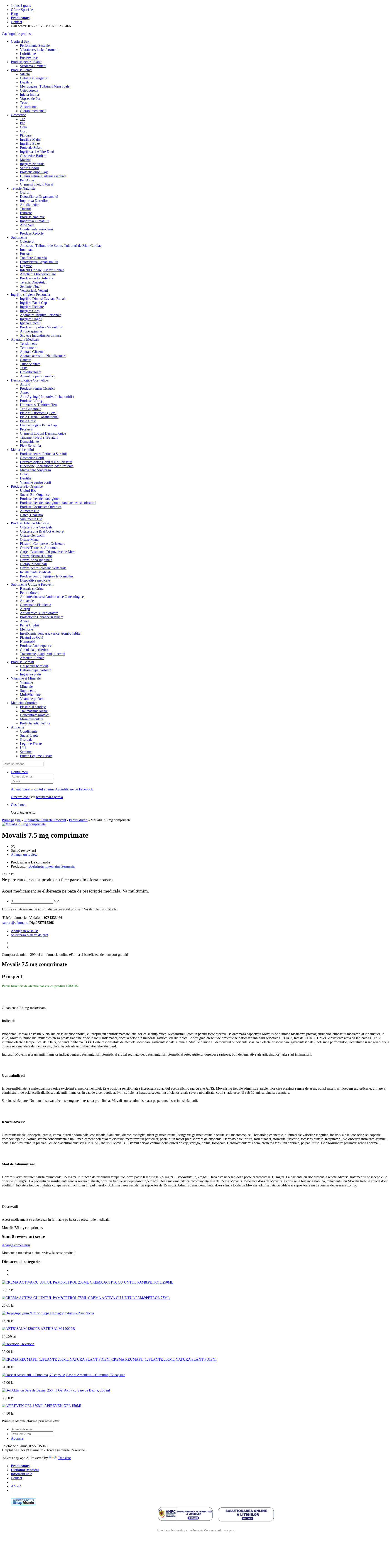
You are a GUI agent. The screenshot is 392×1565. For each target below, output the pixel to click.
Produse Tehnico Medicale (30, 523)
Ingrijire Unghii (31, 319)
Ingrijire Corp (29, 311)
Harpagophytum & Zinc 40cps (72, 1313)
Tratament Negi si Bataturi (39, 437)
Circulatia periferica (34, 650)
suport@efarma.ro (15, 922)
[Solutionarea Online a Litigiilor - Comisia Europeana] (245, 1514)
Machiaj (26, 160)
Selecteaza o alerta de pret (29, 935)
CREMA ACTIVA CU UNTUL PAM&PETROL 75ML (129, 1298)
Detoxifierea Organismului (39, 196)
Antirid (25, 384)
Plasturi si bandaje (33, 707)
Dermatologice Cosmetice (29, 380)
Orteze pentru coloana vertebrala (43, 568)
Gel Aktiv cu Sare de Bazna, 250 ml (84, 1390)
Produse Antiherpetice (35, 646)
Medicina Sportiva (24, 703)
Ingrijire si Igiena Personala (30, 294)
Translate (64, 1458)
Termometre (28, 348)
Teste (23, 103)
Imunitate (26, 250)
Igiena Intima (29, 94)
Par (22, 123)
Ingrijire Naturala (32, 164)
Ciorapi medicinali (33, 111)
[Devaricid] (11, 1344)
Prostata (25, 254)
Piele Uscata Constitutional (39, 417)
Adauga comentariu (16, 1245)
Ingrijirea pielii (30, 674)
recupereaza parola (49, 797)
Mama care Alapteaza (35, 470)
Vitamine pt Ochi (32, 699)
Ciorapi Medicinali (33, 564)
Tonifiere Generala (33, 258)
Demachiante (29, 441)
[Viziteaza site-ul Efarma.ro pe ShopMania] (23, 1504)
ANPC (16, 1486)
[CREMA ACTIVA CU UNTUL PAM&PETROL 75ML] (44, 1298)
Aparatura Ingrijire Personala (40, 315)
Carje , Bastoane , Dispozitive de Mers (47, 552)
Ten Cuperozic (30, 409)
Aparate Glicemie (32, 352)
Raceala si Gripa (32, 588)
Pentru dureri (29, 592)
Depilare (26, 82)
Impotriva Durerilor (34, 201)
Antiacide (27, 601)
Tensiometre (28, 343)
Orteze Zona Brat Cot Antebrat (42, 531)
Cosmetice (18, 115)
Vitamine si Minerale (26, 678)
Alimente (17, 727)
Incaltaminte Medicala (35, 572)
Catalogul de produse (17, 34)
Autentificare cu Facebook (74, 789)
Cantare (25, 360)
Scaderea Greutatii (33, 66)
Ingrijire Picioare (32, 307)
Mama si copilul (22, 450)
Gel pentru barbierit (34, 666)
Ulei (23, 748)
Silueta (25, 74)
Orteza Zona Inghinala (36, 560)
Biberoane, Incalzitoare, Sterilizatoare (47, 466)
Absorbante (28, 107)
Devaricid (27, 1344)
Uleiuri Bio (28, 490)
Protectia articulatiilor (35, 723)
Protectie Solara (31, 147)
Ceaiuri (25, 192)
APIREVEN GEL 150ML (63, 1406)
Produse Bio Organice (27, 486)
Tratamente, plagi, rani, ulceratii (42, 654)
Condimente (28, 731)
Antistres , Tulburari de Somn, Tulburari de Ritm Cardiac (60, 245)
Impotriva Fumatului (34, 221)
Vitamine (26, 682)
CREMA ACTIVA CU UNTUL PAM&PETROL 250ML (131, 1282)
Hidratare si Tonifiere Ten (38, 405)
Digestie (26, 266)
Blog (14, 14)
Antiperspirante (31, 331)
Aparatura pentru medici (37, 376)
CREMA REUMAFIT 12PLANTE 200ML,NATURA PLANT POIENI (163, 1359)
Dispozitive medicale (35, 580)
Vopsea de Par (30, 98)
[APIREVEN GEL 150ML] (23, 1406)
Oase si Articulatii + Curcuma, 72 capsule (95, 1375)
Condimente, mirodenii (36, 229)
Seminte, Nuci (30, 286)
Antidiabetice (29, 205)
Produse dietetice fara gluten (40, 499)
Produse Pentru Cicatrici (37, 388)
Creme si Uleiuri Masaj (36, 184)
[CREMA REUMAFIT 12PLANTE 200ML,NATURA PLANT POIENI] (56, 1359)
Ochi (23, 127)
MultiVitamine (30, 695)
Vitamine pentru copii (35, 482)
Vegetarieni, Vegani (34, 290)
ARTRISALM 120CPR (58, 1328)
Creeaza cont (20, 797)
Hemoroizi (27, 641)
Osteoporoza (29, 90)
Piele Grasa (28, 421)
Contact (16, 22)
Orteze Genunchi (32, 535)
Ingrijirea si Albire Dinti (37, 152)
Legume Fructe (31, 744)
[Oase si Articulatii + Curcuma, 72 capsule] (33, 1375)
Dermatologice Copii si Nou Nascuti (46, 462)
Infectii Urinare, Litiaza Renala (42, 270)
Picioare (26, 135)
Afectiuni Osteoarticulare (38, 274)
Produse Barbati (22, 662)
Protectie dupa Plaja (34, 172)
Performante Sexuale (35, 45)
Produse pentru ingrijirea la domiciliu (46, 576)
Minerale (26, 686)
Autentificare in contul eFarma (32, 789)
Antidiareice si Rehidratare (39, 613)
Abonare (17, 1438)
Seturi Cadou (29, 168)
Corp (23, 131)
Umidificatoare (30, 372)
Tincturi (25, 209)
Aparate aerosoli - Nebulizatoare (43, 356)
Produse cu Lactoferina (36, 278)
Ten (22, 119)
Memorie (26, 629)
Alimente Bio (29, 511)
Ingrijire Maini (30, 139)
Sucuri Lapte (29, 735)
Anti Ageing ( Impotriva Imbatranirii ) (47, 397)
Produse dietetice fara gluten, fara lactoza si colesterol (58, 503)
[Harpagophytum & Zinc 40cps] (25, 1313)
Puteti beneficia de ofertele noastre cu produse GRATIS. (40, 986)
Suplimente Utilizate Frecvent (32, 584)
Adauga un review (24, 854)
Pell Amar (27, 180)
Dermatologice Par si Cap (38, 425)
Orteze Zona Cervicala (36, 527)
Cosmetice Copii (32, 458)
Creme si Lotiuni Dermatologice (43, 433)
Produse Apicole (32, 233)
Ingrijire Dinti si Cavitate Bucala (43, 299)
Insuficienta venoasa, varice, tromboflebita (50, 633)
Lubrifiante (28, 54)
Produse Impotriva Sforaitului (41, 327)
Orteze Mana (29, 539)
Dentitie (25, 478)
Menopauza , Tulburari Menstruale (44, 86)
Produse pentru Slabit (26, 62)
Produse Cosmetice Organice (40, 507)
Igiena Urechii (30, 323)
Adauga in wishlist (24, 931)
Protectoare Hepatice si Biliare (41, 617)
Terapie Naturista (23, 188)
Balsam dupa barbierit (35, 670)
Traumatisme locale (34, 711)
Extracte (26, 213)
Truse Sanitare (30, 364)
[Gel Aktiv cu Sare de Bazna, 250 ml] (29, 1390)
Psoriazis (26, 429)
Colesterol (27, 241)
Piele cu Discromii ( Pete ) (38, 413)
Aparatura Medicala (25, 339)
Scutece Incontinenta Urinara (40, 335)
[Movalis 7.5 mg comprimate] (24, 824)
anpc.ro (230, 1530)
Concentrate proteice (34, 715)
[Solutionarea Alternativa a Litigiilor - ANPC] (185, 1514)
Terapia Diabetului (33, 282)
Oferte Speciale (22, 10)
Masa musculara (31, 719)
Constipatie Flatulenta (35, 605)
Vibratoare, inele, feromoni (39, 49)
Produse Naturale (32, 217)
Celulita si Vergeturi (34, 78)
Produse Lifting (31, 401)
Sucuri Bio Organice (34, 494)
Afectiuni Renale (32, 658)
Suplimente (19, 237)
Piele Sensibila (30, 445)
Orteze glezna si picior (36, 556)
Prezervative (29, 58)
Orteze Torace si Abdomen (39, 548)
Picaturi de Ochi (31, 637)
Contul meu (19, 772)
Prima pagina (11, 820)
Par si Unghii (29, 625)
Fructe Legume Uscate (36, 756)
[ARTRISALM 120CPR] (21, 1328)
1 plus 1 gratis (21, 5)
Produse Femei (21, 70)
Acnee (24, 392)
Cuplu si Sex (20, 41)
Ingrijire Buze (30, 143)
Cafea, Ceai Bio (31, 515)
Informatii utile (21, 1474)
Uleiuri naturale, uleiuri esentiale (43, 176)
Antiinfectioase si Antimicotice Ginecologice (52, 597)
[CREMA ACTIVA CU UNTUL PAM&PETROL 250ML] (45, 1282)
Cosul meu (18, 805)
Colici (24, 474)
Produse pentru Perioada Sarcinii (43, 454)
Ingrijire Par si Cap (33, 303)
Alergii (25, 609)
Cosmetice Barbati (33, 156)
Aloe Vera (27, 225)
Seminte (26, 752)
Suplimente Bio (31, 519)
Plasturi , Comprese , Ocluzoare (42, 543)
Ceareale (26, 739)
